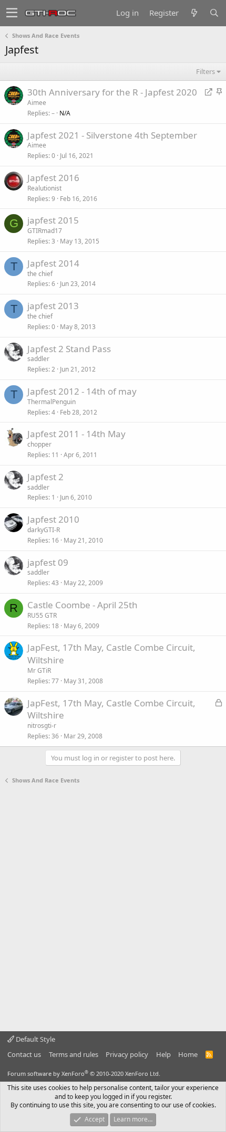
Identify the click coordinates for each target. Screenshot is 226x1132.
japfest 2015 (53, 220)
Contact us (24, 1054)
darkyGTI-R (43, 529)
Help (163, 1054)
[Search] (214, 13)
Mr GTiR (39, 670)
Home (188, 1054)
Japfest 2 (45, 477)
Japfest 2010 (53, 519)
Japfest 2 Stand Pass (69, 349)
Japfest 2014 (53, 263)
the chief (40, 273)
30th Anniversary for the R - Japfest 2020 (112, 92)
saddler (38, 358)
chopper (39, 444)
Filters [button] (205, 71)
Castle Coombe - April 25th (82, 605)
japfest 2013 (53, 306)
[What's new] (194, 13)
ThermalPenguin (51, 401)
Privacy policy (127, 1054)
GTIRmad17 (44, 230)
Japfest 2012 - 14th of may (82, 391)
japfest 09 (47, 562)
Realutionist (44, 188)
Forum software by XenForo (83, 1073)
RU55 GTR (42, 615)
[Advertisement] (113, 908)
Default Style (34, 1039)
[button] (12, 13)
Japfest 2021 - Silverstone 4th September (112, 135)
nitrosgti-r (41, 725)
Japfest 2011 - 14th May (76, 434)
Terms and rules (73, 1054)
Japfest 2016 (53, 178)
